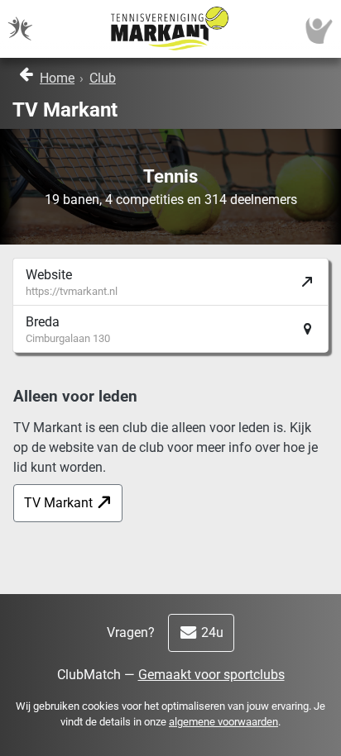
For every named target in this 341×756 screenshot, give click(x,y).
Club (102, 78)
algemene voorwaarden (223, 722)
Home (57, 78)
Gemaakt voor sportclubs (211, 674)
